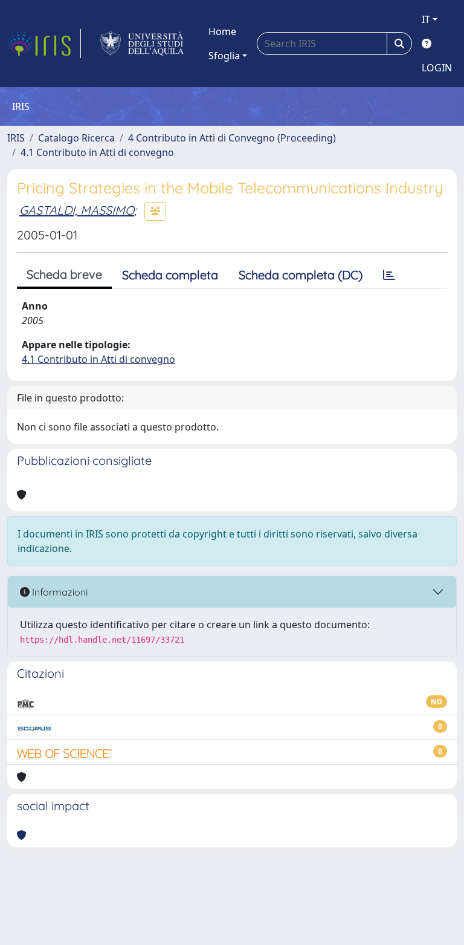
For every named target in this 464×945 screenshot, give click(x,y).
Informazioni (59, 592)
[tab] (389, 275)
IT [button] (426, 19)
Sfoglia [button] (224, 55)
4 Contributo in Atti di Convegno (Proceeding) (232, 138)
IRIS (16, 138)
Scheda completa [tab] (170, 274)
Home (222, 31)
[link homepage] (44, 43)
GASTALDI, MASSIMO (76, 210)
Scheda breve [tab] (64, 274)
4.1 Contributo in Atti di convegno (97, 152)
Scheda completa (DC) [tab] (300, 274)
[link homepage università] (142, 43)
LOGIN (437, 67)
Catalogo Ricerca (76, 138)
